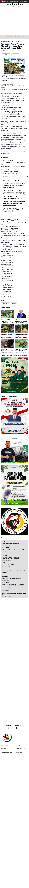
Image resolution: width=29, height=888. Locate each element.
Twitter (17, 725)
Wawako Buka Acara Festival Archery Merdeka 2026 (14, 1)
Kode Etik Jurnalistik (20, 748)
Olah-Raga (14, 303)
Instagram (8, 725)
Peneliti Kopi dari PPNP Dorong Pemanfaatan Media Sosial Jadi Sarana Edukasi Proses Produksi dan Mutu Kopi (14, 192)
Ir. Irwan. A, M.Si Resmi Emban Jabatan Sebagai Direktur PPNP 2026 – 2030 (14, 197)
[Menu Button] (1, 4)
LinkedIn (20, 728)
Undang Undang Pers (5, 754)
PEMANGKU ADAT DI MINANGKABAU (12, 578)
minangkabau (5, 576)
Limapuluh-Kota (5, 303)
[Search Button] (27, 4)
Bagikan (17, 54)
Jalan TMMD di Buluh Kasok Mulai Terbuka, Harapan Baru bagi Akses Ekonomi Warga (13, 585)
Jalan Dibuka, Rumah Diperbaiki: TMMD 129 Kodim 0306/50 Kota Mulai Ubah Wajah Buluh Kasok (14, 185)
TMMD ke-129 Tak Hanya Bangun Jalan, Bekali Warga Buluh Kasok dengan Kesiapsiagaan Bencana (14, 203)
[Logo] (14, 736)
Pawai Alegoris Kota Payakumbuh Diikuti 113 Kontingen (13, 571)
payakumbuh (4, 555)
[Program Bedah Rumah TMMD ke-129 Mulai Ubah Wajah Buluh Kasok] (7, 314)
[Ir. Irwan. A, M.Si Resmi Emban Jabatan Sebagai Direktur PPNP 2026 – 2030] (21, 314)
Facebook (11, 728)
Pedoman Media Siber (20, 754)
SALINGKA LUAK (19, 37)
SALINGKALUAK (16, 759)
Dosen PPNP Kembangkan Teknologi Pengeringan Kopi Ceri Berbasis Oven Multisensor (7, 351)
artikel (3, 541)
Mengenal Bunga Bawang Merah (10, 543)
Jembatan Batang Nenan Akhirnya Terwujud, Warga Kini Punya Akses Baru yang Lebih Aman (21, 336)
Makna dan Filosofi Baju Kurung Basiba (12, 564)
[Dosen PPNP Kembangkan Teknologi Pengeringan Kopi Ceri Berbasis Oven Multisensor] (7, 343)
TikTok (23, 725)
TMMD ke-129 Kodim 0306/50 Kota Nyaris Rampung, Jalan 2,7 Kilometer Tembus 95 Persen (13, 209)
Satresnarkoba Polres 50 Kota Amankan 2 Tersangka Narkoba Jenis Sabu (14, 179)
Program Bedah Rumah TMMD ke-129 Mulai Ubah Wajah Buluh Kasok (7, 321)
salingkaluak (16, 4)
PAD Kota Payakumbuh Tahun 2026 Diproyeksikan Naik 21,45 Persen (11, 558)
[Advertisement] (14, 14)
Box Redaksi (3, 748)
